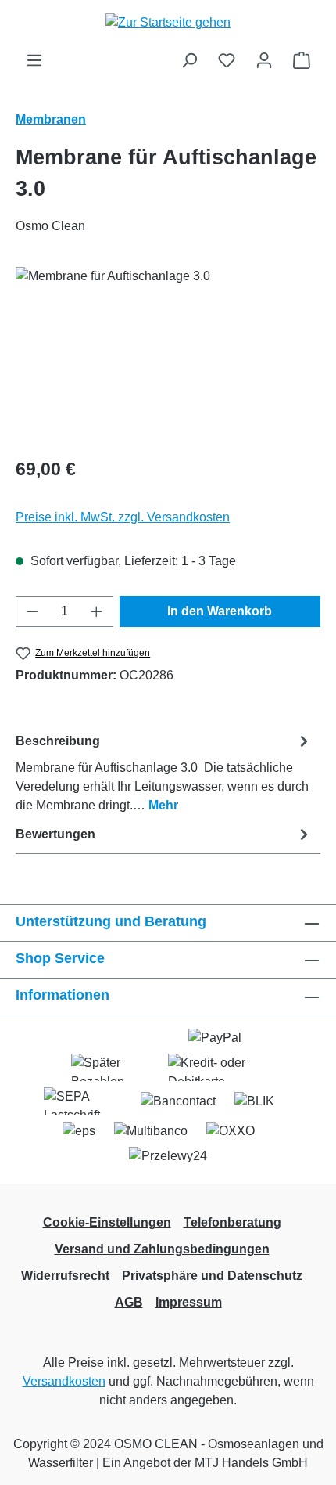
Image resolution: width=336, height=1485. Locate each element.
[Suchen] (189, 60)
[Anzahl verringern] (32, 611)
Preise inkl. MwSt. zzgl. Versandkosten (123, 517)
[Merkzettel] (226, 60)
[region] (168, 355)
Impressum (188, 1302)
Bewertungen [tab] (55, 834)
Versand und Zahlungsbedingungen (162, 1249)
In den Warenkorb (219, 611)
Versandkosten (64, 1381)
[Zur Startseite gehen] (168, 22)
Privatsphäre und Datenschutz (212, 1275)
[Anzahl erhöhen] (96, 611)
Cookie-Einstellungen (107, 1222)
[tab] (164, 772)
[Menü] (34, 60)
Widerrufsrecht (65, 1275)
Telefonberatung (232, 1222)
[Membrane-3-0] (168, 355)
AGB (129, 1302)
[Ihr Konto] (264, 60)
